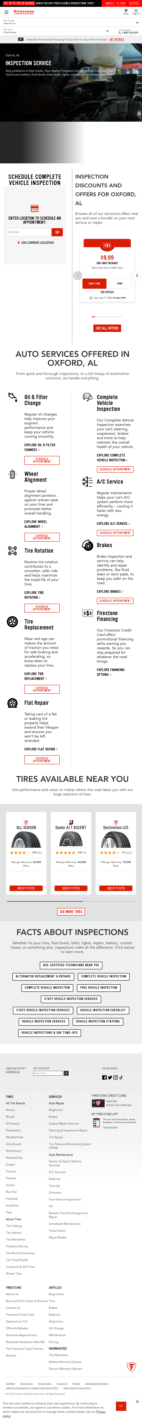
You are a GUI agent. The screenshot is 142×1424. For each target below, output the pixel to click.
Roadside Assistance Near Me (25, 1342)
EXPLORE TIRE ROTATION (34, 595)
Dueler (10, 1185)
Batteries (54, 1179)
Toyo (9, 1212)
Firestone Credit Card (20, 1314)
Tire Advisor (14, 1232)
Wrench (11, 1355)
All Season (13, 1123)
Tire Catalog (14, 1226)
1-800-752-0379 (130, 33)
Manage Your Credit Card (118, 1105)
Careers (76, 1384)
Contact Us (13, 1308)
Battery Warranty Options (65, 1362)
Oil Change (56, 1328)
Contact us (13, 1072)
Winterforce (13, 1151)
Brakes (53, 1117)
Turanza (11, 1171)
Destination (13, 1130)
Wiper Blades (57, 1237)
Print (120, 283)
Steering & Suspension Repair (68, 1130)
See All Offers (107, 328)
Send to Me (94, 283)
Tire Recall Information (20, 1253)
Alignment (56, 1110)
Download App (110, 1127)
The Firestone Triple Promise (24, 1349)
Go (57, 232)
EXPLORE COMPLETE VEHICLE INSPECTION (111, 457)
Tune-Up (54, 1186)
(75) (84, 853)
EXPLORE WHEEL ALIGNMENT (35, 524)
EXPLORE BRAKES (109, 591)
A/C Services (57, 1172)
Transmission (57, 1230)
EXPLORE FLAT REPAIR (39, 749)
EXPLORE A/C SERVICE (112, 523)
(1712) (129, 853)
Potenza (11, 1178)
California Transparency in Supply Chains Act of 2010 (32, 1388)
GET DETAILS (117, 39)
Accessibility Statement (96, 1384)
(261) (39, 853)
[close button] (137, 1402)
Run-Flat (11, 1192)
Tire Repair (56, 1137)
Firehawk (12, 1198)
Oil (51, 1206)
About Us (12, 1294)
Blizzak (10, 1117)
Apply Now (111, 1101)
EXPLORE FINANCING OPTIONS (110, 672)
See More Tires (71, 911)
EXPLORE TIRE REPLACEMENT (34, 676)
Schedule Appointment (21, 1335)
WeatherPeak (14, 1137)
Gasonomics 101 (17, 1321)
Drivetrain (55, 1192)
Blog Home (56, 1294)
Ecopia (10, 1164)
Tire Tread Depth (17, 1260)
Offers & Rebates (17, 1328)
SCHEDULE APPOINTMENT (42, 460)
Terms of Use (26, 1384)
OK (121, 1406)
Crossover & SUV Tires (20, 1267)
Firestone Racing (17, 1246)
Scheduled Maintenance (65, 1224)
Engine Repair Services (64, 1123)
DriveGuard (13, 1144)
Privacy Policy (44, 1384)
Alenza (10, 1110)
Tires (52, 1301)
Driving (53, 1342)
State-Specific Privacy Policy (77, 1388)
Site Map (10, 1384)
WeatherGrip (14, 1158)
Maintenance (57, 1335)
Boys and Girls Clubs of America (27, 1301)
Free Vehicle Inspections (65, 1199)
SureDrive (12, 1205)
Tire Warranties (15, 1239)
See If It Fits (26, 888)
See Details (107, 292)
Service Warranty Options (65, 1369)
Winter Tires (14, 1273)
